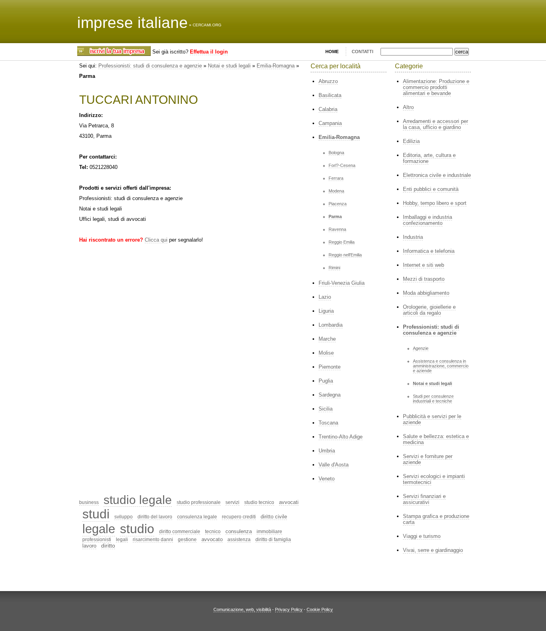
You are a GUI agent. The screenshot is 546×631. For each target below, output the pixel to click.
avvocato (212, 539)
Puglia (326, 381)
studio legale (138, 499)
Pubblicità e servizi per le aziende (432, 419)
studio (137, 529)
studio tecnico (259, 502)
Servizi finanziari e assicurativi (424, 499)
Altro (408, 107)
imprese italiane (132, 22)
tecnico (213, 531)
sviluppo (123, 517)
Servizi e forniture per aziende (427, 459)
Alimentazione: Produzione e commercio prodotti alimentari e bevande (436, 87)
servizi (232, 502)
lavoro (89, 546)
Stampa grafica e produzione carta (436, 519)
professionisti (96, 539)
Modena (336, 191)
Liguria (326, 311)
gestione (187, 539)
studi (96, 514)
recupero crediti (239, 517)
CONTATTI (362, 51)
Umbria (327, 451)
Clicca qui (156, 240)
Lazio (325, 297)
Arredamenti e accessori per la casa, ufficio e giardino (435, 124)
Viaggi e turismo (421, 536)
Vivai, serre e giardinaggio (433, 550)
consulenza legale (197, 517)
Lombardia (331, 325)
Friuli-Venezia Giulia (342, 283)
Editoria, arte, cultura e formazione (429, 158)
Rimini (334, 267)
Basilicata (330, 95)
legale (98, 529)
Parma (335, 216)
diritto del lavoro (154, 517)
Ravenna (337, 229)
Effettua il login (209, 52)
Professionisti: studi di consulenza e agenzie (150, 66)
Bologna (336, 152)
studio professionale (199, 502)
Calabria (328, 109)
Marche (327, 339)
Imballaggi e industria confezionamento (427, 220)
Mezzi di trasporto (423, 279)
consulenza (238, 531)
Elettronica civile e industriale (437, 175)
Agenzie (420, 348)
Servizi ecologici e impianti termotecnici (434, 479)
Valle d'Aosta (334, 465)
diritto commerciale (179, 531)
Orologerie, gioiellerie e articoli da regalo (429, 310)
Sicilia (326, 409)
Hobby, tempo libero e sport (434, 203)
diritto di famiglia (273, 539)
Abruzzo (328, 81)
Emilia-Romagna (276, 66)
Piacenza (338, 203)
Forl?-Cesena (342, 165)
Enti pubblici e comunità (430, 189)
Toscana (328, 423)
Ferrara (336, 178)
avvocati (289, 502)
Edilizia (411, 141)
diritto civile (274, 517)
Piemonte (330, 367)
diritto (108, 545)
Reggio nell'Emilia (345, 254)
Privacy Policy (289, 609)
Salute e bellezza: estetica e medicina (436, 439)
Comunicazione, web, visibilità (242, 609)
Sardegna (330, 395)
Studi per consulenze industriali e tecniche (433, 398)
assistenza (239, 539)
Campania (330, 123)
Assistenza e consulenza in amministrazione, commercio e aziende (440, 366)
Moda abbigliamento (426, 293)
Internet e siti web (423, 265)
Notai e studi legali (229, 66)
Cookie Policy (320, 609)
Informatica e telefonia (428, 251)
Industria (413, 237)
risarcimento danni (153, 539)
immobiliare (269, 531)
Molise (326, 353)
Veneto (327, 479)
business (89, 502)
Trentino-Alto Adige (341, 437)
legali (122, 539)
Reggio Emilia (342, 242)
